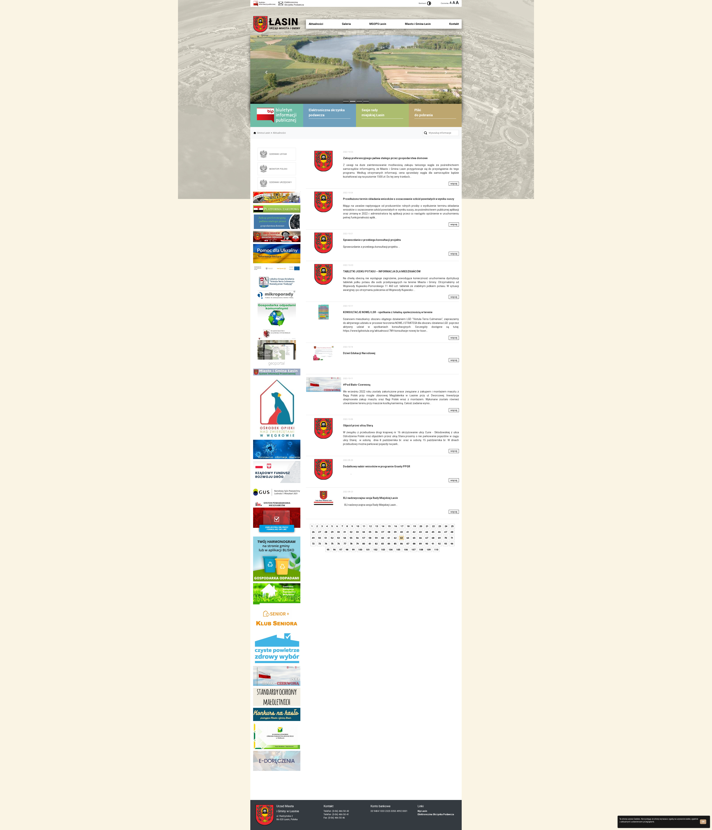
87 (407, 543)
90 (426, 543)
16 (395, 526)
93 (445, 543)
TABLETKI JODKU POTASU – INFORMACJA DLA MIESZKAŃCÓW (382, 271)
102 (375, 549)
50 (319, 538)
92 (439, 543)
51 (325, 538)
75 (332, 543)
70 (445, 538)
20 (420, 526)
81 (370, 543)
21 (427, 526)
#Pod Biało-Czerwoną (356, 384)
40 (401, 532)
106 (406, 549)
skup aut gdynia (293, 781)
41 (407, 532)
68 (433, 538)
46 (439, 532)
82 (376, 543)
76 (338, 543)
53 (338, 538)
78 (351, 543)
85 (395, 543)
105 (398, 549)
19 (414, 526)
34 (363, 532)
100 (360, 549)
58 (370, 538)
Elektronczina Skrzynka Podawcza (436, 814)
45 (433, 532)
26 (313, 532)
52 (332, 538)
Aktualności (279, 132)
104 (391, 549)
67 (426, 538)
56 (357, 538)
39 (395, 532)
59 (376, 538)
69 (439, 538)
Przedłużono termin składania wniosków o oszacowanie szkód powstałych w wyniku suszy (398, 198)
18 (408, 526)
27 (319, 532)
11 (364, 526)
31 (344, 532)
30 (338, 532)
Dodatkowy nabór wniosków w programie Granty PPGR (376, 466)
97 (340, 549)
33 (357, 532)
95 (328, 549)
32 (351, 532)
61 (389, 538)
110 (436, 549)
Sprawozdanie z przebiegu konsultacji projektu (372, 239)
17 (401, 526)
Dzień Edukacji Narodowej (359, 353)
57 (363, 538)
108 (421, 549)
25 (452, 526)
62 (395, 538)
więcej (453, 183)
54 (344, 538)
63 (401, 538)
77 (344, 543)
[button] (266, 72)
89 (420, 543)
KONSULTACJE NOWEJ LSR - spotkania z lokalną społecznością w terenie (387, 312)
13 (376, 526)
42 (414, 532)
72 (313, 543)
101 (368, 549)
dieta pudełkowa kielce (276, 784)
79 (357, 543)
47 (445, 532)
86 (401, 543)
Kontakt (454, 23)
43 (420, 532)
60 (382, 538)
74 (325, 543)
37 (382, 532)
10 (357, 526)
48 (452, 532)
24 (446, 526)
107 (413, 549)
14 (383, 526)
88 (414, 543)
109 (429, 549)
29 (332, 532)
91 (433, 543)
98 (347, 549)
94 (452, 543)
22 (433, 526)
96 (334, 549)
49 (313, 538)
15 (389, 526)
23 (439, 526)
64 (407, 538)
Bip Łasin (422, 811)
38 (389, 532)
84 (389, 543)
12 (370, 526)
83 (382, 543)
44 (426, 532)
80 (363, 543)
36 (376, 532)
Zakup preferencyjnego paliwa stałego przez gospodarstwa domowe (385, 158)
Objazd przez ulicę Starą (358, 425)
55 (351, 538)
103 (383, 549)
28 (325, 532)
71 (452, 538)
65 (414, 538)
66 (420, 538)
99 (353, 549)
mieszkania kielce (276, 790)
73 (319, 543)
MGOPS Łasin (377, 23)
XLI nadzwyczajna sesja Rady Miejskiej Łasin (370, 497)
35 (370, 532)
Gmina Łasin (263, 132)
